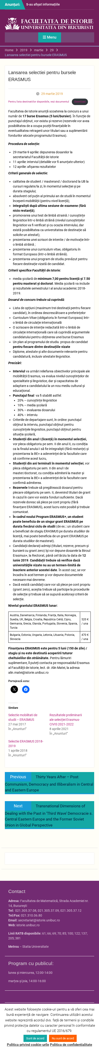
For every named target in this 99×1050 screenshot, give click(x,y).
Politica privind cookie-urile (28, 1045)
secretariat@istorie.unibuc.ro (39, 920)
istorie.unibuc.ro (28, 925)
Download (79, 101)
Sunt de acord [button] (35, 1038)
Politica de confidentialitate (71, 1045)
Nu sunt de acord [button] (63, 1038)
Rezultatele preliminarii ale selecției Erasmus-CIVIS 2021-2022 (66, 719)
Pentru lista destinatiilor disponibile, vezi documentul (39, 101)
